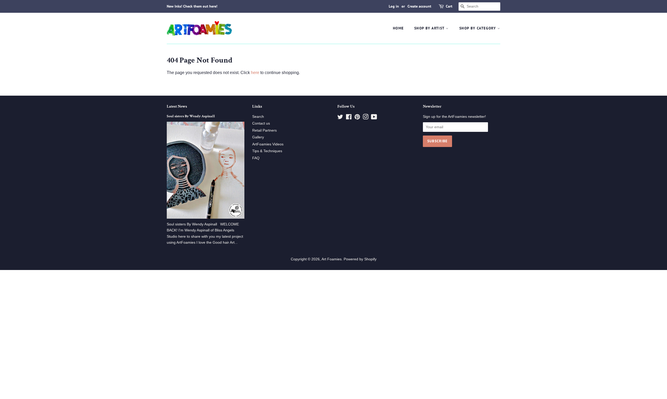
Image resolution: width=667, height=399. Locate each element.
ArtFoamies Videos (267, 144)
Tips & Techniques (267, 151)
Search (258, 117)
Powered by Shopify (360, 259)
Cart (449, 6)
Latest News (177, 106)
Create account (419, 6)
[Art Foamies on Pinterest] (357, 118)
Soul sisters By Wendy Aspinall (191, 116)
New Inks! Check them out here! (192, 6)
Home (398, 28)
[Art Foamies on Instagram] (365, 118)
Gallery (258, 137)
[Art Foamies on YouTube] (374, 118)
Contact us (261, 123)
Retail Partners (264, 130)
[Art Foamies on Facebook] (349, 118)
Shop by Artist (430, 28)
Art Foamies (332, 259)
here (255, 72)
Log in (394, 6)
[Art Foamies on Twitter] (340, 118)
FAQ (256, 158)
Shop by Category (478, 28)
